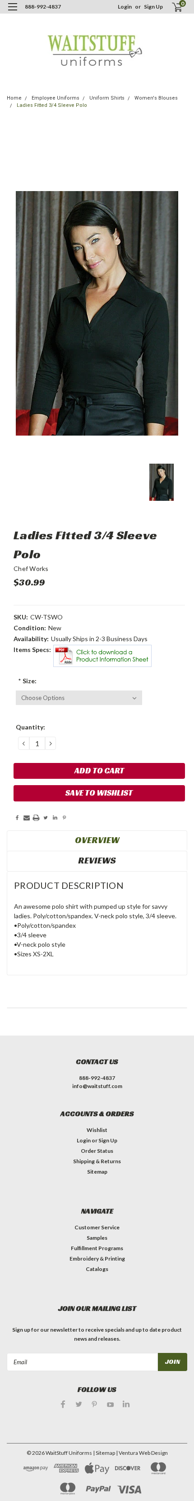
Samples (97, 1237)
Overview (97, 840)
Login (125, 6)
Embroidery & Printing (97, 1258)
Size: (27, 681)
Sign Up (153, 6)
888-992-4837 (43, 6)
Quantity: (30, 727)
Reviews (97, 860)
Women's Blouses (156, 98)
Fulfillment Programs (97, 1248)
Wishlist (97, 1130)
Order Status (97, 1150)
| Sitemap (104, 1452)
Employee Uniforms (55, 98)
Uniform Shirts (107, 98)
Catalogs (97, 1269)
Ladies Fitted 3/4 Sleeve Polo (52, 105)
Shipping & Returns (97, 1161)
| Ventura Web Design (142, 1452)
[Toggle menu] (12, 12)
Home (14, 98)
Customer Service (97, 1227)
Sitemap (97, 1171)
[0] (172, 7)
